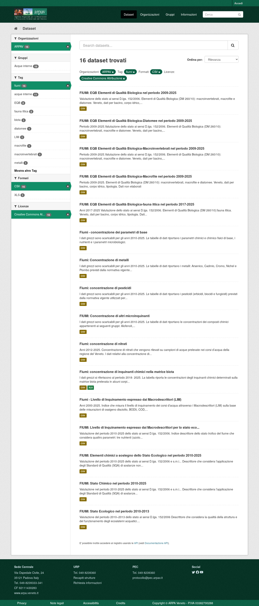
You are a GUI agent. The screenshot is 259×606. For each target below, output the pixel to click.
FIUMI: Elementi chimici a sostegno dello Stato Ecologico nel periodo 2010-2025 (140, 455)
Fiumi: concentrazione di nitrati (103, 343)
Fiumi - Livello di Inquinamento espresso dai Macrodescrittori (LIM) (130, 399)
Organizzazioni (149, 14)
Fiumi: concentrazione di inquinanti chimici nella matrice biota (127, 371)
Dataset (129, 14)
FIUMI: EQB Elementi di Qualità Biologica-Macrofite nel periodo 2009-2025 (136, 176)
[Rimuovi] (113, 71)
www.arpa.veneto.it (26, 593)
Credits (120, 603)
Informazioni (189, 14)
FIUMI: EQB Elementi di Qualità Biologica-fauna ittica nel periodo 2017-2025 (137, 204)
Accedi (238, 3)
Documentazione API (156, 543)
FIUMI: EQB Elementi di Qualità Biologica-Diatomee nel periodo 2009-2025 (136, 120)
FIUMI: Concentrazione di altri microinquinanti (115, 315)
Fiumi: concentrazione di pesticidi (105, 287)
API (136, 543)
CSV (83, 108)
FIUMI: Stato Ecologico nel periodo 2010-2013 (114, 511)
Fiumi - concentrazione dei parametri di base (113, 232)
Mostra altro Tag (25, 170)
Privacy (22, 603)
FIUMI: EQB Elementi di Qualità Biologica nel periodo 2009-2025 (128, 92)
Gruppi (170, 14)
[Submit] (239, 14)
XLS (91, 387)
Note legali (57, 603)
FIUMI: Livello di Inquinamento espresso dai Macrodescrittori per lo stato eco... (139, 427)
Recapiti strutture (84, 578)
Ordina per (194, 60)
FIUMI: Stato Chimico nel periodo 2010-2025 (113, 483)
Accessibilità (91, 603)
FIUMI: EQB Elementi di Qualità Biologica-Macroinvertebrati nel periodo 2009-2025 (142, 148)
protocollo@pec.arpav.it (148, 578)
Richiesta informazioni (87, 583)
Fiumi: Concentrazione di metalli (104, 260)
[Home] (16, 28)
